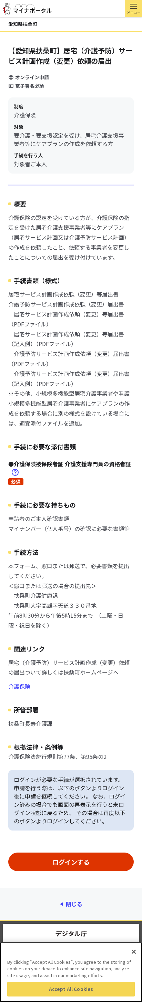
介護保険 (19, 686)
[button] (133, 8)
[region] (71, 972)
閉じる (74, 904)
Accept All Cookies (71, 989)
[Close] (133, 951)
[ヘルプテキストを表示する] (15, 472)
